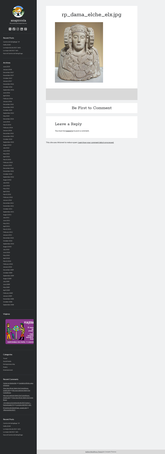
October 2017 (7, 78)
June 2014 (6, 122)
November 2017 (8, 75)
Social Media (7, 361)
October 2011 (7, 209)
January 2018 (7, 69)
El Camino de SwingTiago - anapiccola (15, 408)
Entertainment (8, 370)
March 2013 (7, 159)
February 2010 (8, 264)
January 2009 (7, 296)
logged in (69, 131)
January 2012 (7, 200)
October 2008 (7, 302)
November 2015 (8, 107)
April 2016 (6, 96)
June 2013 (6, 151)
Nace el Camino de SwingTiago (13, 53)
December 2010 (8, 238)
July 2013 (6, 148)
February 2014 (8, 127)
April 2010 (6, 258)
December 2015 (8, 104)
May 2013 (6, 154)
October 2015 (7, 110)
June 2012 (6, 186)
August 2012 (7, 180)
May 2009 (6, 287)
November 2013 (8, 136)
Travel (5, 358)
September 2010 (8, 244)
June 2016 (6, 93)
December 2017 (8, 72)
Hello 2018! (7, 45)
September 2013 (8, 142)
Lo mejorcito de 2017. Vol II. (12, 48)
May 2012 (6, 188)
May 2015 (6, 116)
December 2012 (8, 168)
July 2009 (6, 281)
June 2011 (6, 220)
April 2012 (6, 191)
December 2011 (8, 203)
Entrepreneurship (9, 364)
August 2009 (7, 278)
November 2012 (8, 171)
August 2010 (7, 247)
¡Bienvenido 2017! (9, 410)
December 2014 (8, 119)
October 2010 (7, 241)
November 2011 (8, 206)
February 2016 (8, 98)
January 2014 (7, 130)
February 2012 (8, 197)
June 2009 (6, 284)
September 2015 (8, 113)
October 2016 (7, 87)
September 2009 (8, 276)
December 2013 (8, 133)
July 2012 (6, 183)
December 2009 (8, 270)
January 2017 (7, 81)
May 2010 (6, 255)
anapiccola (18, 21)
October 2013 (7, 139)
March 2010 (7, 261)
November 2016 (8, 84)
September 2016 (8, 90)
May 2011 (6, 223)
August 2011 (7, 215)
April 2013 (6, 157)
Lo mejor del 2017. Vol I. (10, 50)
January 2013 (7, 165)
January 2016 (7, 101)
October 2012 (7, 174)
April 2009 (6, 290)
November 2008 (8, 299)
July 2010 (6, 249)
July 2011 (6, 217)
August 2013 (7, 145)
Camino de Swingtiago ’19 (11, 42)
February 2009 (8, 293)
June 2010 (6, 252)
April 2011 (6, 226)
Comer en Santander (10, 383)
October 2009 (7, 273)
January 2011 (7, 235)
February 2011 (8, 232)
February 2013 (8, 162)
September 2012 (8, 177)
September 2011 (8, 212)
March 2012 (7, 194)
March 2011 (7, 229)
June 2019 (6, 67)
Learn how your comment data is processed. (96, 142)
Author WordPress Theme (94, 452)
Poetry (5, 367)
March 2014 (7, 125)
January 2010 (7, 267)
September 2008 (8, 305)
